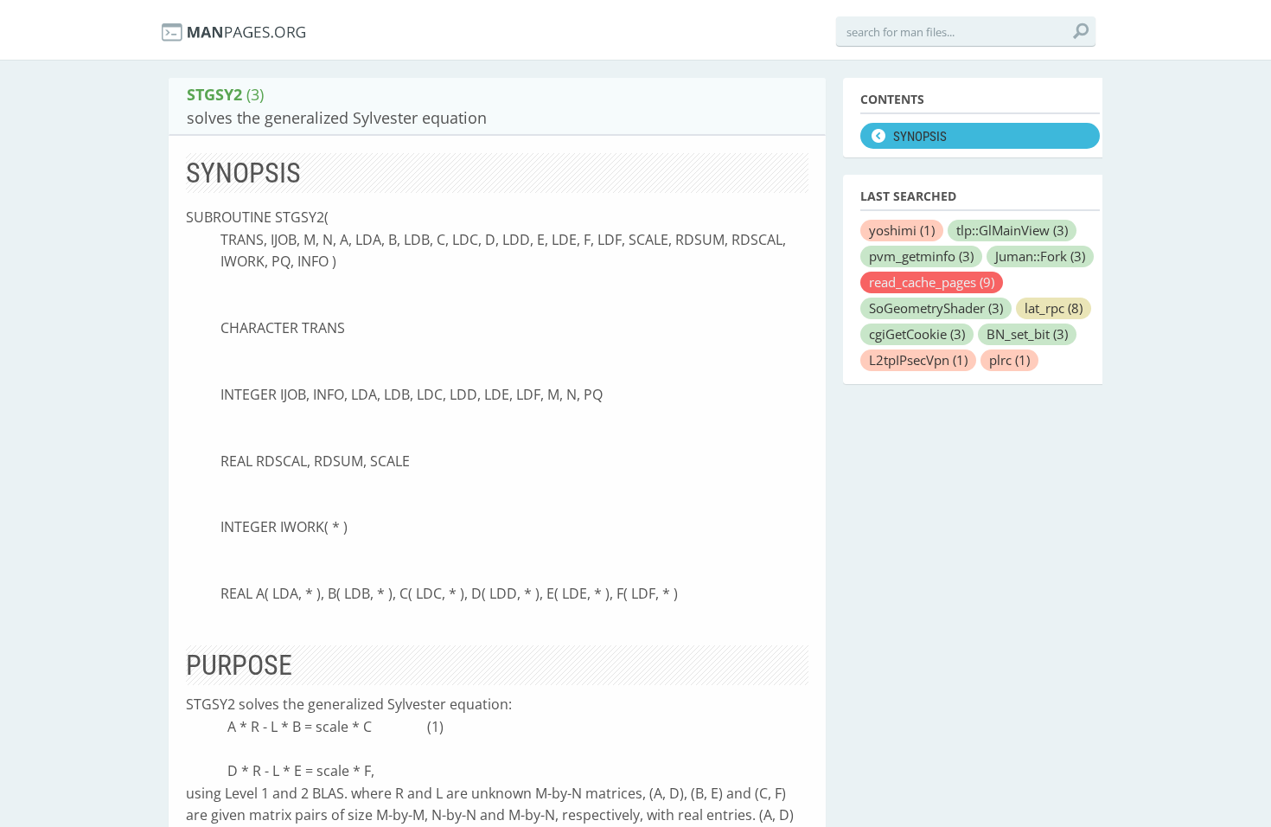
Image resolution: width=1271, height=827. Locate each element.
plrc (1009, 360)
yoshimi (902, 230)
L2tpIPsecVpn (918, 360)
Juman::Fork (1040, 256)
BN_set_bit (1027, 334)
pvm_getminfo (921, 256)
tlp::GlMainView (1012, 230)
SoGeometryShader (936, 308)
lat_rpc (1054, 308)
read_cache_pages (931, 282)
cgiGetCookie (917, 334)
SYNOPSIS (920, 136)
